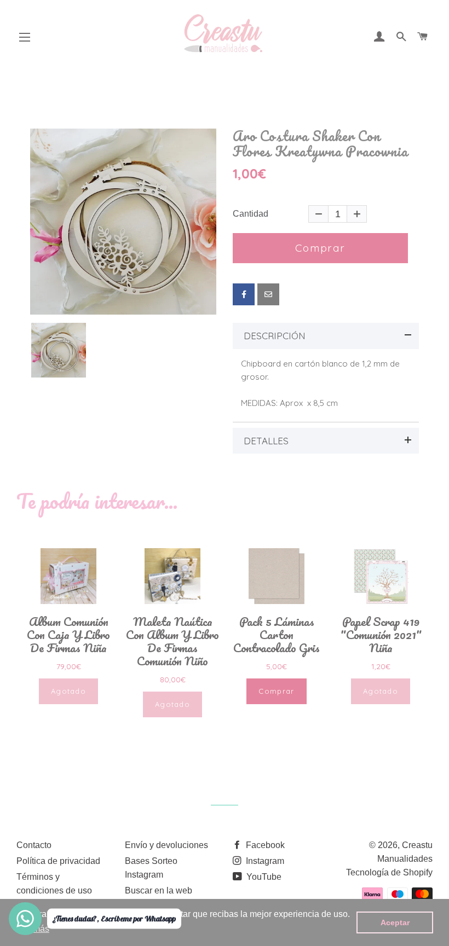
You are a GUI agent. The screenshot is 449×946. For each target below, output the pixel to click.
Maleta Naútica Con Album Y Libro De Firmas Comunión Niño (172, 641)
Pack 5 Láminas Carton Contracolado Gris (276, 634)
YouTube (262, 876)
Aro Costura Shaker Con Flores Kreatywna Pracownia (320, 144)
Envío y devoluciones (166, 845)
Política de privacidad (58, 861)
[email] (268, 294)
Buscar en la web (158, 890)
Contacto (33, 845)
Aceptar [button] (395, 922)
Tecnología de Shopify (389, 872)
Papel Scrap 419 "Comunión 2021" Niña (381, 634)
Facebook (264, 845)
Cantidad (250, 214)
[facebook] (244, 294)
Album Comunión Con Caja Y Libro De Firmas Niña (68, 634)
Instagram (264, 861)
